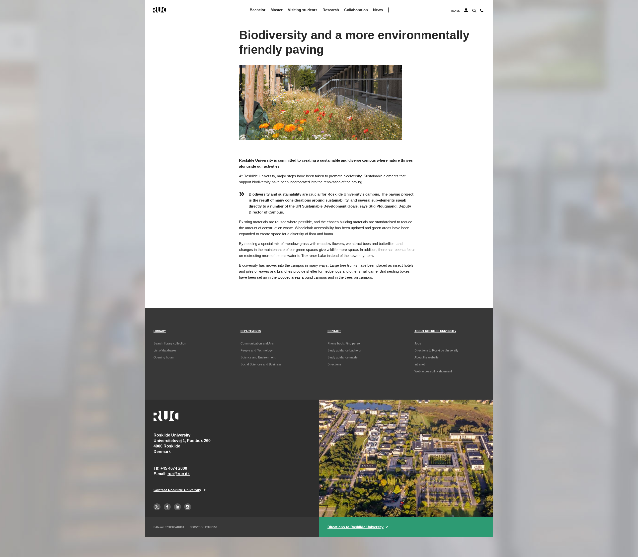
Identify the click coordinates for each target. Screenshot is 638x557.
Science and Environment (257, 357)
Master (277, 10)
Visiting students (302, 10)
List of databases (165, 350)
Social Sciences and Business (260, 364)
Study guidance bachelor (344, 350)
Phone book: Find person (344, 343)
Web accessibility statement (433, 371)
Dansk (455, 11)
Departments (250, 331)
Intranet (419, 364)
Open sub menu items (396, 10)
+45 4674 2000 (173, 468)
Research (330, 10)
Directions (334, 364)
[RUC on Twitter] (157, 506)
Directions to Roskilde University (436, 350)
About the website (426, 357)
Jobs (417, 343)
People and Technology (256, 350)
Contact (334, 331)
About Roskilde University (435, 331)
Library (160, 331)
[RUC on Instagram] (187, 506)
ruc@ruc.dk (178, 474)
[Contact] (482, 11)
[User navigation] (466, 10)
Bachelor (257, 10)
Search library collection (170, 343)
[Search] (474, 10)
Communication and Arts (257, 343)
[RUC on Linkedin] (177, 506)
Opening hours (164, 357)
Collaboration (356, 10)
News (378, 10)
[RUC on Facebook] (167, 506)
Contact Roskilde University (177, 490)
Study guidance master (343, 357)
